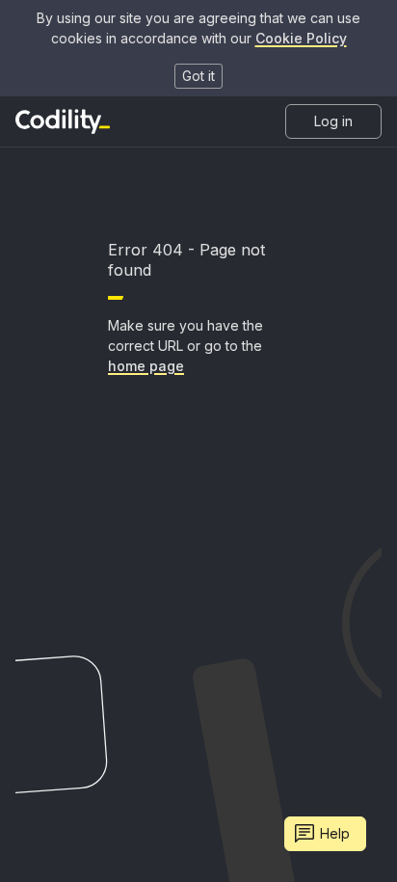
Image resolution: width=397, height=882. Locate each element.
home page (146, 366)
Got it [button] (198, 75)
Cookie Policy (301, 38)
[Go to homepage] (62, 121)
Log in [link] (333, 121)
